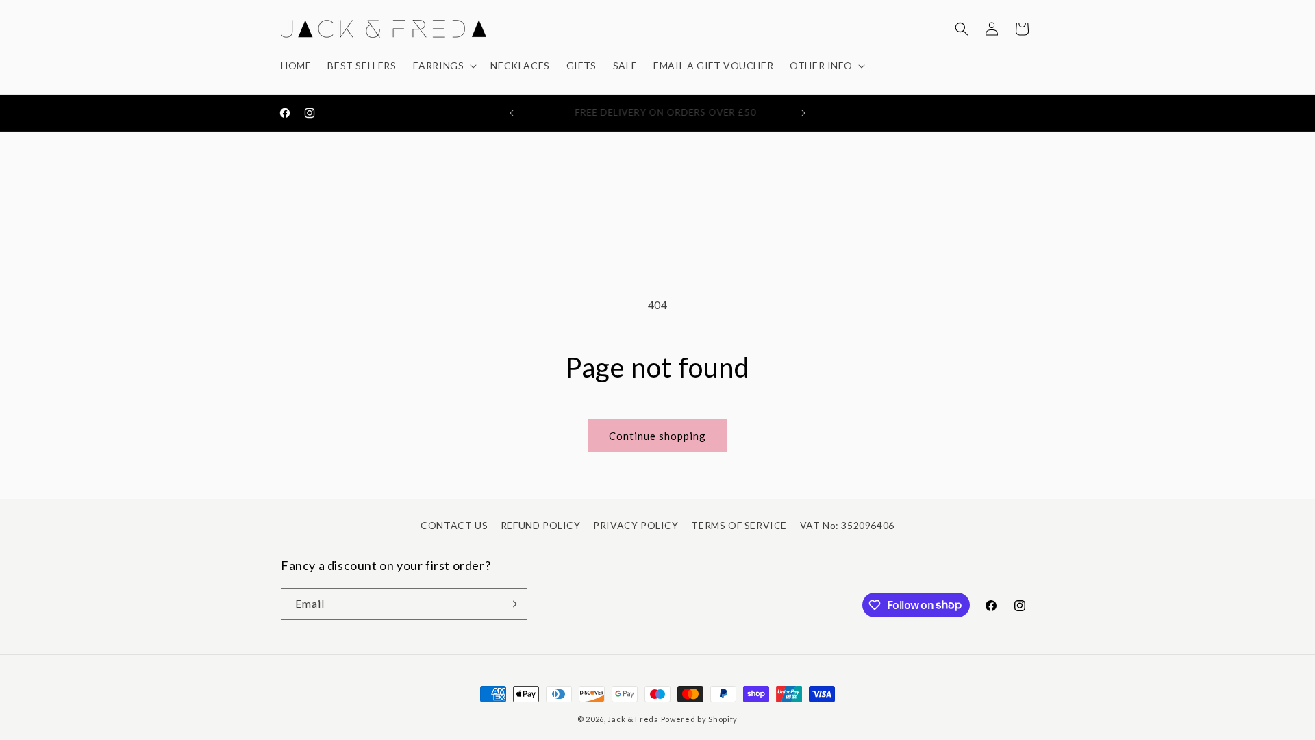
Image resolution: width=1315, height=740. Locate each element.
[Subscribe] (512, 604)
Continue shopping (657, 436)
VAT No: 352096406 (847, 525)
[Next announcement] (803, 113)
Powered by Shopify (699, 719)
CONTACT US (454, 525)
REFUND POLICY (541, 525)
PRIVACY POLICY (635, 525)
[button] (444, 65)
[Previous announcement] (512, 113)
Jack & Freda (633, 719)
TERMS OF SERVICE (739, 525)
